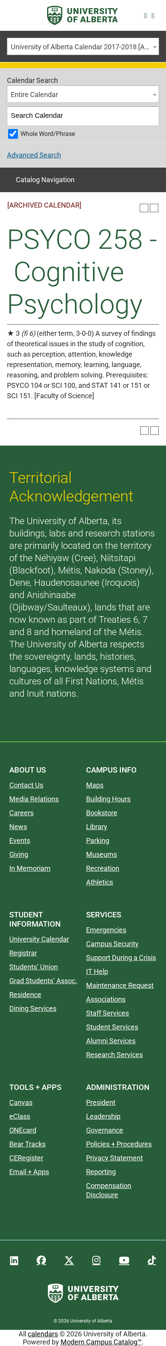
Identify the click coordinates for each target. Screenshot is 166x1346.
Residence (25, 995)
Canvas (20, 1102)
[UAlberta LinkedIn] (14, 1260)
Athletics (99, 882)
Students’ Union (33, 967)
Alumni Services (111, 1041)
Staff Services (107, 1013)
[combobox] (83, 46)
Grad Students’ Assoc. (43, 981)
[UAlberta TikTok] (152, 1260)
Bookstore (101, 813)
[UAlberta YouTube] (124, 1260)
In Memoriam (30, 868)
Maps (94, 785)
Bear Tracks (27, 1144)
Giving (18, 854)
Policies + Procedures (119, 1144)
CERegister (26, 1158)
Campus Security (112, 944)
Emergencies (106, 930)
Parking (97, 840)
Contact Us (26, 785)
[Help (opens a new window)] (154, 208)
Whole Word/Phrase (47, 133)
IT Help (97, 971)
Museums (101, 854)
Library (96, 827)
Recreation (102, 868)
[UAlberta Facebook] (41, 1260)
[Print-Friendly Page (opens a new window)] (144, 208)
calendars (43, 1334)
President (100, 1102)
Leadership (103, 1116)
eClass (19, 1116)
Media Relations (34, 799)
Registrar (23, 953)
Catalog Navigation (45, 180)
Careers (21, 813)
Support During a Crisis (121, 958)
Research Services (114, 1055)
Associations (105, 999)
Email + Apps (29, 1172)
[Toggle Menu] (15, 15)
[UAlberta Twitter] (69, 1260)
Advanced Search (34, 155)
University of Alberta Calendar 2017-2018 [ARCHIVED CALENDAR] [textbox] (85, 47)
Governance (104, 1130)
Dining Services (32, 1008)
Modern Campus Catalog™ (101, 1342)
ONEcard (22, 1130)
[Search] (150, 116)
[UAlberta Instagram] (96, 1260)
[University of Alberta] (82, 15)
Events (19, 840)
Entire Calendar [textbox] (34, 95)
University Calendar (39, 939)
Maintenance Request (120, 985)
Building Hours (108, 799)
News (18, 827)
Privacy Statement (114, 1158)
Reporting (101, 1172)
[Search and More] (146, 15)
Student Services (112, 1027)
